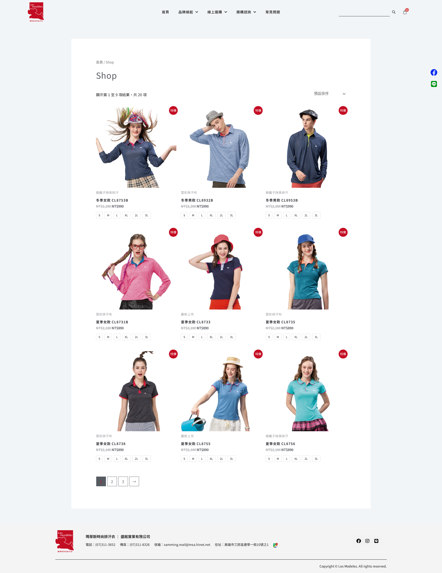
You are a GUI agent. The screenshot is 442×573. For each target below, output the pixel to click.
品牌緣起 (185, 11)
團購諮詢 (243, 11)
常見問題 (272, 11)
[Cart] (405, 12)
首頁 (165, 11)
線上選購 (214, 11)
